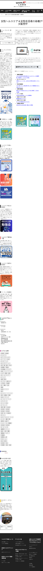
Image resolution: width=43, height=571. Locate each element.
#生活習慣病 (3, 369)
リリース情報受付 (32, 566)
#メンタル (2, 419)
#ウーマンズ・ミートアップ (6, 399)
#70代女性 (8, 407)
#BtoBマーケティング (5, 397)
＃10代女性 (3, 383)
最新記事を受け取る (32, 548)
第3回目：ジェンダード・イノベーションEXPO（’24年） (21, 559)
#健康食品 (2, 433)
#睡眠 (5, 385)
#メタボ (2, 373)
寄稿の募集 (31, 565)
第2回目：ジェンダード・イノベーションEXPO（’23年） (21, 556)
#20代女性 (2, 443)
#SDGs (8, 359)
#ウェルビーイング (4, 361)
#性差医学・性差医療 (4, 353)
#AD (1, 385)
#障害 (6, 373)
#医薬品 (5, 395)
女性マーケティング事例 (6, 562)
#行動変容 (2, 435)
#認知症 (7, 367)
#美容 (10, 445)
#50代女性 (7, 411)
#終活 (2, 395)
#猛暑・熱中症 (3, 379)
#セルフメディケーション (5, 363)
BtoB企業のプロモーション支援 (20, 545)
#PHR (7, 403)
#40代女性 (2, 425)
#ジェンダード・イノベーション (6, 393)
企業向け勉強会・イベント (19, 543)
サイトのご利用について (33, 552)
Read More (2, 86)
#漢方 (9, 373)
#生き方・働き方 (4, 441)
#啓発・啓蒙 (3, 407)
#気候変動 (2, 367)
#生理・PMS (3, 413)
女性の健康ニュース (5, 541)
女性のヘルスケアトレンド (6, 552)
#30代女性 (7, 425)
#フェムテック (3, 355)
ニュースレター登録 (36, 2)
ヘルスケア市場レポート (28, 2)
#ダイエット (3, 415)
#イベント (7, 429)
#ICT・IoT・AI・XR (4, 427)
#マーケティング (4, 405)
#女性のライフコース (4, 389)
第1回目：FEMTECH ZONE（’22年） (21, 553)
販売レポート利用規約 (33, 554)
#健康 (8, 431)
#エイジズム (3, 381)
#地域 (7, 445)
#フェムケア (9, 369)
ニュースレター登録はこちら (7, 42)
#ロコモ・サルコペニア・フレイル (7, 417)
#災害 (8, 385)
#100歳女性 (9, 413)
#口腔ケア (6, 421)
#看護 (2, 387)
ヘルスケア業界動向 (5, 543)
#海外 (2, 391)
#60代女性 (2, 411)
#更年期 (2, 421)
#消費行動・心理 (4, 437)
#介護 (5, 431)
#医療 (2, 431)
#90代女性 (7, 409)
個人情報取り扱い (32, 555)
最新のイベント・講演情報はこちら (6, 527)
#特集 (9, 395)
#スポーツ (7, 433)
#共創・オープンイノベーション (6, 371)
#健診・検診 (8, 419)
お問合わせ (31, 559)
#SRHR (10, 365)
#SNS (7, 443)
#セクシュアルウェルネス (5, 357)
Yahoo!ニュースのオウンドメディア (31, 60)
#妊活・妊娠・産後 (4, 365)
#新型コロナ (9, 381)
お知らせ (30, 546)
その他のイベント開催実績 (19, 560)
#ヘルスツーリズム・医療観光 (6, 423)
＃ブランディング (4, 401)
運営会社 (30, 557)
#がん (2, 375)
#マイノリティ (3, 359)
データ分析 (3, 560)
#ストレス (2, 403)
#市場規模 (2, 445)
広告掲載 (41, 2)
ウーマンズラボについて (33, 544)
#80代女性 (2, 409)
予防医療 (7, 383)
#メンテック (3, 377)
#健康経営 (2, 429)
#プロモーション (4, 439)
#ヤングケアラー (7, 375)
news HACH (38, 60)
